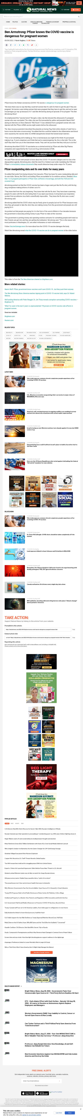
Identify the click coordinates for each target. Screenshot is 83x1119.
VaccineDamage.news (17, 226)
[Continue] (59, 1081)
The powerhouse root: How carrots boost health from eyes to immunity (27, 883)
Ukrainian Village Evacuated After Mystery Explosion (21, 853)
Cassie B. (37, 376)
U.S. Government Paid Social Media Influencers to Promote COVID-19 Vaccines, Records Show (35, 903)
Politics (15, 22)
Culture (24, 22)
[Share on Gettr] (32, 45)
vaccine (42, 51)
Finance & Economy (52, 22)
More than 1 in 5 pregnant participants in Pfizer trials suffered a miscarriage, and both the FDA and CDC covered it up (41, 178)
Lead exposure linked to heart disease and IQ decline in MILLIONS (48, 551)
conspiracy (57, 49)
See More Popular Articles (41, 952)
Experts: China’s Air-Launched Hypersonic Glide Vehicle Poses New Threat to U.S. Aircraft (33, 868)
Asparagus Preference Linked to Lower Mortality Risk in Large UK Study (27, 942)
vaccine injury (61, 51)
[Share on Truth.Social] (28, 45)
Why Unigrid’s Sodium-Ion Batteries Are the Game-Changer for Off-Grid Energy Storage (33, 848)
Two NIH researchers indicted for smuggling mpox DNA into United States (28, 863)
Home (8, 22)
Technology (45, 23)
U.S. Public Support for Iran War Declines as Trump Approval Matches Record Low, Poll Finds (34, 917)
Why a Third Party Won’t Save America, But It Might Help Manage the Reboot (29, 947)
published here (37, 1104)
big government (40, 49)
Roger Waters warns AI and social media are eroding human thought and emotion (30, 839)
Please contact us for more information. (16, 646)
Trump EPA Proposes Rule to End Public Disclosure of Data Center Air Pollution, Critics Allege (34, 893)
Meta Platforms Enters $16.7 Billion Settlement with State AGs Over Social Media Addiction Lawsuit (36, 843)
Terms (50, 1099)
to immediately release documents (21, 164)
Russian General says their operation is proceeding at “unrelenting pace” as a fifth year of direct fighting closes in (40, 834)
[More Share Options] (36, 45)
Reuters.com (9, 320)
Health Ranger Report (12, 986)
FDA (75, 49)
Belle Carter (37, 409)
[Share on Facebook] (11, 45)
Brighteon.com (10, 316)
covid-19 (64, 49)
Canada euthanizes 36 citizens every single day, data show (46, 584)
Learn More (59, 1113)
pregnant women (21, 51)
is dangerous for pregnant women (57, 103)
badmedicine (19, 49)
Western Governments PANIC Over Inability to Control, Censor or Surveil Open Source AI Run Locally (50, 1014)
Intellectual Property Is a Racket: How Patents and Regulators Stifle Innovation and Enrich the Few (36, 898)
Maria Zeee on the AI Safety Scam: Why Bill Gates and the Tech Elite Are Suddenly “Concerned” (35, 922)
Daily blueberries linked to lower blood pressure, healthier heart (25, 912)
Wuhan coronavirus (45, 338)
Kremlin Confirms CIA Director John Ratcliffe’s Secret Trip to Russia (26, 927)
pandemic (8, 51)
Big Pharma (12, 28)
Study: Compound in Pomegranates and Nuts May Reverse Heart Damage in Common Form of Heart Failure (38, 932)
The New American (34, 51)
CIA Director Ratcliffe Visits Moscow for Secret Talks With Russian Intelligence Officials (32, 829)
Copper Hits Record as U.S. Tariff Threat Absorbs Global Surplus (25, 858)
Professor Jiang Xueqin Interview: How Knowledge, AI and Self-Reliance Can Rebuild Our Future (49, 1045)
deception (70, 49)
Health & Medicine (36, 22)
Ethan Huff (37, 392)
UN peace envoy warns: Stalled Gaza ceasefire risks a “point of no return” (28, 878)
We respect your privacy (41, 1085)
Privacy (46, 1099)
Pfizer (13, 51)
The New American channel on (37, 279)
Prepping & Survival (69, 22)
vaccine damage (51, 51)
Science (35, 23)
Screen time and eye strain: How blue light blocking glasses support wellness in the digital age (34, 937)
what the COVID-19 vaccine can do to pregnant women (44, 230)
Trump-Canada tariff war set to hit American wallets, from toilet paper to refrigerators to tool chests (36, 908)
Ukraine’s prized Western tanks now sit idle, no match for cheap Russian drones (30, 873)
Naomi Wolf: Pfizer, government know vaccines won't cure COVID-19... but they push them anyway (39, 289)
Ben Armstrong (29, 49)
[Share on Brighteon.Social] (7, 45)
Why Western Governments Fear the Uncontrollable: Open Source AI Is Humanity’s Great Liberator (36, 888)
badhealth (11, 49)
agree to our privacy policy (31, 1115)
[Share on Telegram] (19, 45)
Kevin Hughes (20, 40)
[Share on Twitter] (15, 45)
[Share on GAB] (24, 45)
